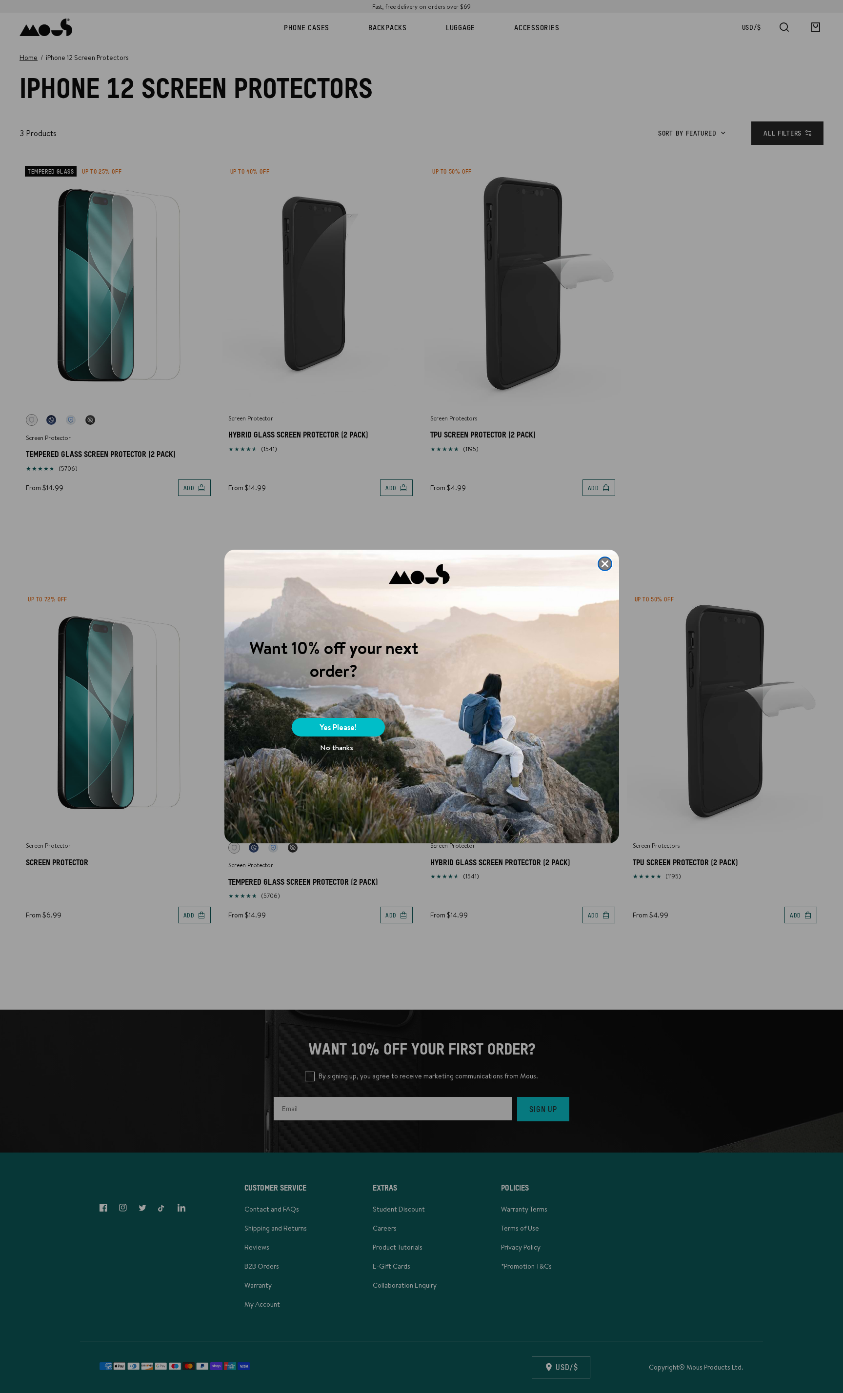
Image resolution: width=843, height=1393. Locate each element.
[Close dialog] (605, 564)
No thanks (336, 747)
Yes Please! (338, 727)
